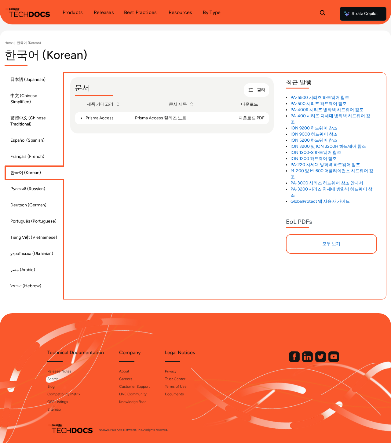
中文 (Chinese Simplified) (23, 98)
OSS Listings (57, 402)
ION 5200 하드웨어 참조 (314, 140)
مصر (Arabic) (22, 269)
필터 (261, 90)
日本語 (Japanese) (28, 79)
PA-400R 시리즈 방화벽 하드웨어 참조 (327, 109)
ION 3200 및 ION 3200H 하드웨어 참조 (328, 146)
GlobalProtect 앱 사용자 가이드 (320, 201)
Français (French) (27, 156)
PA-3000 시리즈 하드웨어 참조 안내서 (327, 183)
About (124, 371)
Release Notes (59, 371)
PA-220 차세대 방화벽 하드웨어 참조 (325, 164)
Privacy (171, 371)
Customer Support (134, 386)
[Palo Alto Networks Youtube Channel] (333, 360)
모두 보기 (331, 243)
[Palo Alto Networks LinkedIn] (308, 360)
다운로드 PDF (252, 118)
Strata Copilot (365, 13)
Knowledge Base (133, 402)
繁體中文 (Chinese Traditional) (28, 121)
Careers (125, 379)
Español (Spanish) (27, 140)
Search (53, 379)
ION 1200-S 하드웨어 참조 (316, 152)
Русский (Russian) (27, 188)
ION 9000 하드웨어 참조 (314, 134)
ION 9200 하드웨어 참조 (314, 128)
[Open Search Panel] (322, 13)
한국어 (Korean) (29, 43)
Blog (51, 386)
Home (9, 43)
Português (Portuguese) (33, 221)
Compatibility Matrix (63, 394)
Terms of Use (176, 386)
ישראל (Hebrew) (25, 286)
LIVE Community (133, 394)
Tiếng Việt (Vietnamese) (33, 237)
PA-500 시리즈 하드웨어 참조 (319, 103)
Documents (174, 394)
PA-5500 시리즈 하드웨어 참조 (320, 97)
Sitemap (54, 409)
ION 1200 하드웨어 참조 (314, 158)
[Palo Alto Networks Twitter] (321, 360)
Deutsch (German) (28, 205)
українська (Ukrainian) (31, 253)
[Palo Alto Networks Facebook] (295, 360)
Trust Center (175, 379)
